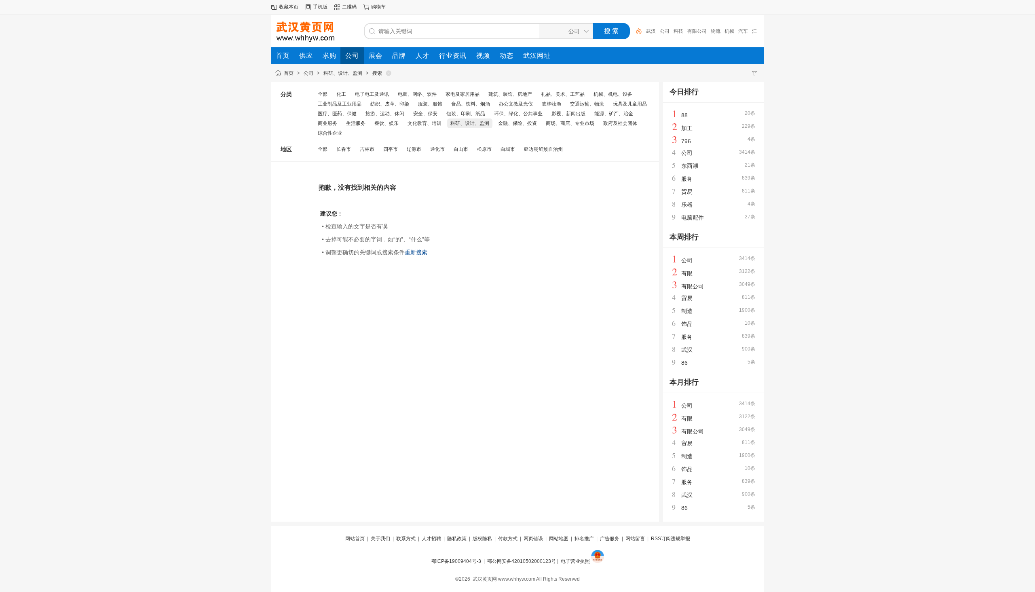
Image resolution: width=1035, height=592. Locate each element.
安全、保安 (425, 113)
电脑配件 (692, 217)
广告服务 (609, 538)
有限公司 (697, 31)
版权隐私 (482, 538)
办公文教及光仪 (516, 104)
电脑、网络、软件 (417, 94)
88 (684, 115)
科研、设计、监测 (342, 73)
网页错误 (533, 538)
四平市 (390, 149)
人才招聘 (431, 538)
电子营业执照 (575, 561)
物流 (715, 31)
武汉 (651, 31)
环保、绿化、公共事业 (518, 113)
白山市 (461, 149)
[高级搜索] (636, 31)
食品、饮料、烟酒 (470, 104)
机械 (729, 31)
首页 (289, 73)
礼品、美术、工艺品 (563, 94)
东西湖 (689, 166)
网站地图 (558, 538)
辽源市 (414, 149)
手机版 (320, 7)
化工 (341, 94)
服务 (687, 178)
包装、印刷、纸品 (465, 113)
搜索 (377, 73)
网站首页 (355, 538)
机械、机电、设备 (613, 94)
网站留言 (635, 538)
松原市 (484, 149)
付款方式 (508, 538)
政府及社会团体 (620, 123)
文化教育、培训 (424, 123)
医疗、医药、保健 (337, 113)
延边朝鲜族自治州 (543, 149)
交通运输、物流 (587, 104)
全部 (322, 94)
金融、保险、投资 (517, 123)
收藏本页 (288, 7)
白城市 (508, 149)
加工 (687, 128)
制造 (687, 311)
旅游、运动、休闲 (384, 113)
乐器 (687, 204)
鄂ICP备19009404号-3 (456, 561)
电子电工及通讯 (372, 94)
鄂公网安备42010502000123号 (521, 561)
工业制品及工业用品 (339, 104)
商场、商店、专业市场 (570, 123)
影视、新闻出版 (568, 113)
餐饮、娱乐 (386, 123)
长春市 (343, 149)
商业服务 (327, 123)
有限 (687, 273)
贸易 (687, 191)
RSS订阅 (661, 538)
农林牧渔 (551, 104)
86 (684, 362)
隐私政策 (457, 538)
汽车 (743, 31)
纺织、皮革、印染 (389, 104)
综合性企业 (330, 133)
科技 (678, 31)
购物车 (378, 7)
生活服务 (355, 123)
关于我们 (380, 538)
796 (686, 141)
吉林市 (367, 149)
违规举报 (680, 538)
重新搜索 (416, 252)
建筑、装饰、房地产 (510, 94)
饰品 (687, 324)
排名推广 (584, 538)
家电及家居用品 (462, 94)
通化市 (437, 149)
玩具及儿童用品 (630, 104)
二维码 (349, 7)
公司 (665, 31)
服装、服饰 (430, 104)
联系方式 (406, 538)
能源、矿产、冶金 (613, 113)
